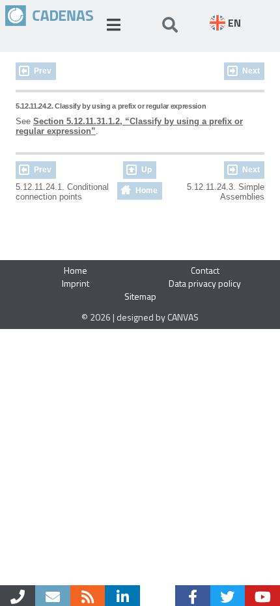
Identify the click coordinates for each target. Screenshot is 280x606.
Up (146, 169)
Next (251, 70)
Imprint (75, 283)
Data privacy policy (205, 283)
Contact (205, 270)
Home (146, 190)
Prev (42, 70)
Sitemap (140, 296)
